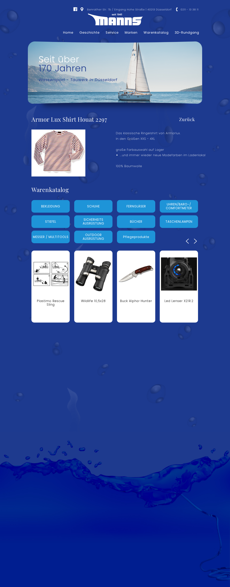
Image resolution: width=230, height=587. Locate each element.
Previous (187, 241)
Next (195, 241)
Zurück (187, 119)
